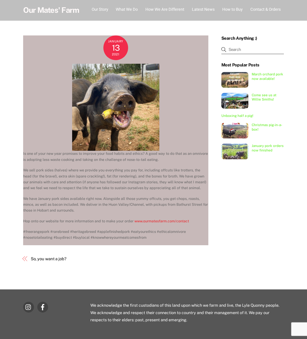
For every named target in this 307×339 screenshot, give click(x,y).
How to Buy (232, 9)
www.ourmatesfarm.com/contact (161, 221)
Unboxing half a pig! (237, 116)
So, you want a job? (49, 258)
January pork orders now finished (268, 148)
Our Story (100, 9)
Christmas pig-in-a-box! (267, 127)
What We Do (127, 9)
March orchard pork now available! (267, 76)
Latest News (203, 9)
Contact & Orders (265, 9)
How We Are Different (164, 9)
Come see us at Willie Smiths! (264, 97)
